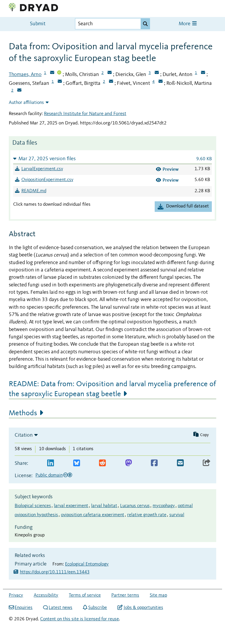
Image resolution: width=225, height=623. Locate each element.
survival (176, 515)
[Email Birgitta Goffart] (111, 81)
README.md (33, 191)
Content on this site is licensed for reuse (79, 619)
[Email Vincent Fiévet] (160, 81)
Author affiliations (26, 102)
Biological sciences (33, 506)
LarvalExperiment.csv (42, 169)
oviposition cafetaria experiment (92, 515)
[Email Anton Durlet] (203, 73)
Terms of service (85, 595)
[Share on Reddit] (102, 463)
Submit (37, 23)
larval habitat (104, 506)
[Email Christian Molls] (109, 73)
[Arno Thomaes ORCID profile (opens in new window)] (59, 73)
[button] (112, 158)
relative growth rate (146, 515)
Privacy (16, 595)
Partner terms (125, 595)
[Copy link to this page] (206, 463)
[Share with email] (180, 463)
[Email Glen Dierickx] (156, 73)
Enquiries (24, 607)
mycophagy (164, 506)
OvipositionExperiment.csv (47, 180)
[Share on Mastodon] (128, 463)
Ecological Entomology (87, 564)
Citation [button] (24, 435)
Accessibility (46, 595)
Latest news (60, 607)
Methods (23, 413)
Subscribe (97, 607)
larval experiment (71, 506)
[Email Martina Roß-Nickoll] (19, 90)
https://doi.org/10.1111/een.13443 (55, 572)
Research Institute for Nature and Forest (85, 113)
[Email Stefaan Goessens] (59, 81)
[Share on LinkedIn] (50, 463)
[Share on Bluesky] (76, 463)
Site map (158, 595)
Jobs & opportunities (143, 607)
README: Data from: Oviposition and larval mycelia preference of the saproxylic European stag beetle (112, 389)
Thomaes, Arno (25, 74)
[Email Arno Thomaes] (52, 73)
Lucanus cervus (135, 506)
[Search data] (145, 23)
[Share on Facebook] (154, 463)
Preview (171, 169)
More (185, 23)
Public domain (49, 475)
